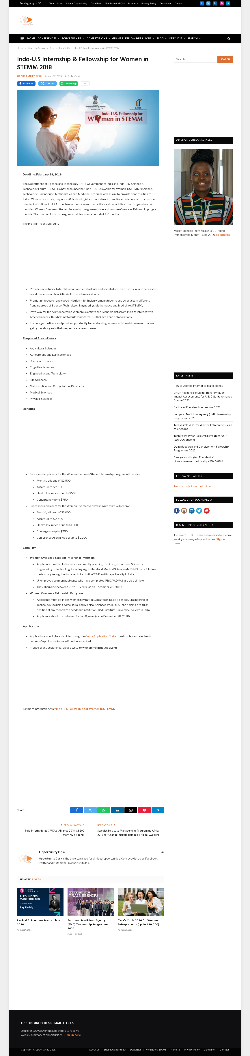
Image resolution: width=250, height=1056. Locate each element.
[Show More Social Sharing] (85, 83)
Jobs (148, 38)
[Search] (228, 38)
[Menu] (22, 38)
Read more (223, 234)
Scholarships (71, 38)
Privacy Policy (148, 3)
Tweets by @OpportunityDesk (192, 486)
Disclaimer (165, 3)
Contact (179, 3)
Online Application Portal (100, 636)
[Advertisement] (163, 20)
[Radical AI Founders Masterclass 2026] (40, 902)
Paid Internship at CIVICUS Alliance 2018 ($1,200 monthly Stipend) (54, 833)
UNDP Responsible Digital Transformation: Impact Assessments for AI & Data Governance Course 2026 (203, 396)
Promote (133, 3)
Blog (160, 38)
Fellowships (134, 38)
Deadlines (96, 3)
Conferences (47, 38)
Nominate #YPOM (115, 3)
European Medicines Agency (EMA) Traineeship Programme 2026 (88, 925)
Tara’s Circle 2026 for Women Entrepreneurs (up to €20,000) (138, 923)
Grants (117, 38)
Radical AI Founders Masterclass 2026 (38, 923)
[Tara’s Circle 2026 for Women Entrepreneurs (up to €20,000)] (141, 902)
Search (192, 38)
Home (31, 38)
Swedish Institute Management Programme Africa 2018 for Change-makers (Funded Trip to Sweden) (128, 833)
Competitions (97, 38)
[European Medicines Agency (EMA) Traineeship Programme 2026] (91, 902)
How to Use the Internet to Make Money (198, 385)
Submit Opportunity (76, 3)
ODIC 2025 (175, 38)
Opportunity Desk (29, 76)
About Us (54, 3)
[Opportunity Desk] (26, 20)
